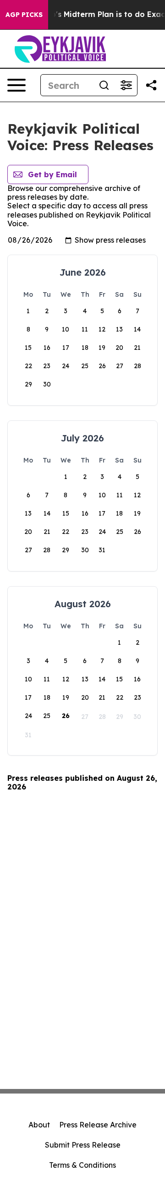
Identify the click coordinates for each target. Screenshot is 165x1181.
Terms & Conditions (82, 1165)
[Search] (104, 85)
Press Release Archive (98, 1124)
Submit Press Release (83, 1144)
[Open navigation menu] (16, 85)
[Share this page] (151, 85)
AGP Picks (24, 15)
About (39, 1124)
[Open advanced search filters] (126, 85)
